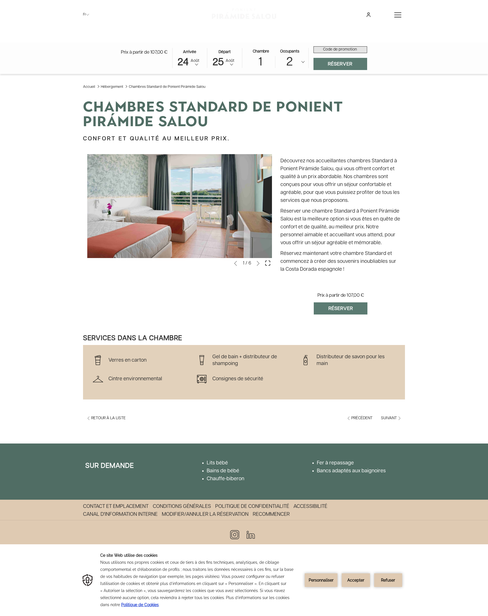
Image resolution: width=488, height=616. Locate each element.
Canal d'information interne (120, 514)
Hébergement (112, 87)
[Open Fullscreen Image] (267, 263)
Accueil (89, 87)
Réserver (347, 64)
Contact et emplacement (116, 506)
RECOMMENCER (271, 514)
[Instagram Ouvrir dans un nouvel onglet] (234, 534)
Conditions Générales (182, 506)
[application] (244, 580)
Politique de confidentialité (252, 506)
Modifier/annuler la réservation (205, 514)
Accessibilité (310, 506)
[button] (190, 57)
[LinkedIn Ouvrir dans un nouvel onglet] (251, 534)
